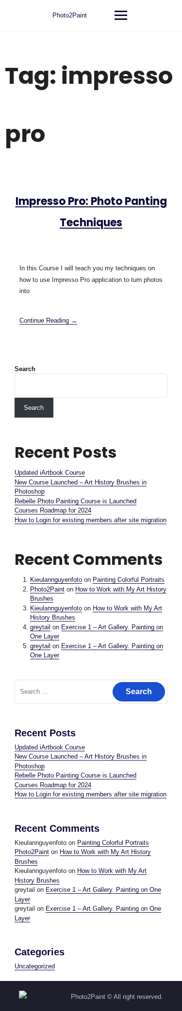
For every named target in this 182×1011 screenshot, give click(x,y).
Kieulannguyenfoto (56, 579)
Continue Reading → (48, 320)
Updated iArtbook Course (50, 472)
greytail (40, 627)
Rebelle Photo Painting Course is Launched (75, 501)
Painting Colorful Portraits (129, 579)
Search (25, 369)
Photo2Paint (69, 15)
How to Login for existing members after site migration (90, 520)
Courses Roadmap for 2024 (53, 510)
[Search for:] (91, 691)
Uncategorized (35, 966)
